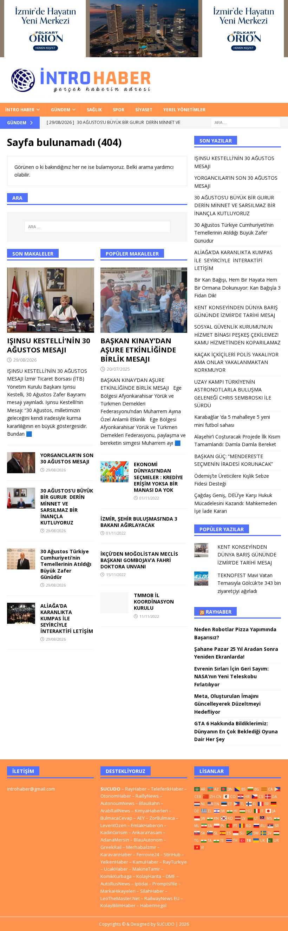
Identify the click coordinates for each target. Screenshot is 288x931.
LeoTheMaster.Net (120, 898)
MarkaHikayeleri (118, 891)
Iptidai (141, 883)
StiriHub (172, 854)
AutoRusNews (115, 883)
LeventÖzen (113, 825)
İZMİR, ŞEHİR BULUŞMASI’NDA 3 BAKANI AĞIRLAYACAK (138, 521)
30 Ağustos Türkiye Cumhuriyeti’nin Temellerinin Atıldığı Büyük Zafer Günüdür (65, 564)
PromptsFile (164, 883)
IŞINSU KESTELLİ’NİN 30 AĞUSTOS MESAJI (48, 345)
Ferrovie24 (148, 854)
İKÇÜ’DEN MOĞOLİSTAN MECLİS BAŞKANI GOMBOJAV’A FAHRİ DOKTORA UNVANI (139, 560)
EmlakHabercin (147, 825)
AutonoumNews (117, 803)
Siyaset (143, 110)
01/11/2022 (149, 498)
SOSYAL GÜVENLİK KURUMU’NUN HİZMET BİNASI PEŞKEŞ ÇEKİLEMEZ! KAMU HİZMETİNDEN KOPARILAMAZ (237, 334)
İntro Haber (19, 110)
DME (170, 876)
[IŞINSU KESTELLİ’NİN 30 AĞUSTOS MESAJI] (50, 300)
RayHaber (218, 611)
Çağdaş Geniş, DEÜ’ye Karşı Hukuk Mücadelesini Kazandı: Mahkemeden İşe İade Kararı (235, 503)
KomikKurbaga (116, 876)
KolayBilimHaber (118, 905)
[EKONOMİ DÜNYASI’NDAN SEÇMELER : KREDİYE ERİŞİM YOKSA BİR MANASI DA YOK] (114, 471)
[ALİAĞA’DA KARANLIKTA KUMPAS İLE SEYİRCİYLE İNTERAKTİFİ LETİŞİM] (21, 613)
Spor (118, 110)
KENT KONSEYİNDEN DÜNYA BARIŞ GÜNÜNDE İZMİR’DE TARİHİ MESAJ (246, 554)
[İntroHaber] (144, 53)
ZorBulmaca (162, 818)
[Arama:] (246, 122)
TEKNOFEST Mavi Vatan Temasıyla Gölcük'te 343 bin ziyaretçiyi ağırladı (249, 583)
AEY (141, 818)
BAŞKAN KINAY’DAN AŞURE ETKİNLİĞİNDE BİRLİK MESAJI (138, 350)
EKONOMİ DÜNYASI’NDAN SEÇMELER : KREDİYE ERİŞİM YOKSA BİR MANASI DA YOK (158, 477)
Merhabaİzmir (141, 847)
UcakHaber (116, 869)
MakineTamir (146, 869)
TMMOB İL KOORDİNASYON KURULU (154, 601)
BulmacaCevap (116, 818)
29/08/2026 (25, 360)
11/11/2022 (149, 616)
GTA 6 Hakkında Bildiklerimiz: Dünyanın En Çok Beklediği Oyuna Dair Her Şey (236, 731)
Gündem (60, 110)
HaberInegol (153, 905)
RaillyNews (147, 796)
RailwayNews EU (161, 898)
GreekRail (111, 847)
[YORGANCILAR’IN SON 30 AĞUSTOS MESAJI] (21, 462)
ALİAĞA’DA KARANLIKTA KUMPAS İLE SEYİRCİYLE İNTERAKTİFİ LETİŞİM (66, 618)
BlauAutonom (148, 840)
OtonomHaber (115, 796)
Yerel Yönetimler (184, 110)
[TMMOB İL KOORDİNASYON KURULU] (114, 602)
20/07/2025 (118, 369)
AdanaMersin (114, 840)
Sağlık (94, 110)
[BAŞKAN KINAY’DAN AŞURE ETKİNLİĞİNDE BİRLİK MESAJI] (144, 300)
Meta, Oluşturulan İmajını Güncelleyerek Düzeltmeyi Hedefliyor (227, 704)
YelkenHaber (114, 862)
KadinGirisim (113, 832)
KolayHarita (148, 876)
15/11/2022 (116, 574)
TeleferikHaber (167, 789)
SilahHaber (152, 891)
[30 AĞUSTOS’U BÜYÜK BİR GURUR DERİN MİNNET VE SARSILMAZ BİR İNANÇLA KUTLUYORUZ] (21, 498)
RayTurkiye (175, 862)
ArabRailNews (115, 810)
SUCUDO (110, 789)
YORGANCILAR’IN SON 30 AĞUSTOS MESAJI (66, 458)
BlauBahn (149, 803)
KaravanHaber (116, 854)
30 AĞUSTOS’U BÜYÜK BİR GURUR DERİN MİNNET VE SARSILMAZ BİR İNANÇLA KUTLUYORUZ (66, 506)
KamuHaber (145, 862)
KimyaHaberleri (151, 810)
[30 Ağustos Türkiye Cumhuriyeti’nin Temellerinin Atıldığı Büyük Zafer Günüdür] (21, 558)
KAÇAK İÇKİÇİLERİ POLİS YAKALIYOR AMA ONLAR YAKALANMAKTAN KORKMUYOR (236, 362)
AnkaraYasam (147, 832)
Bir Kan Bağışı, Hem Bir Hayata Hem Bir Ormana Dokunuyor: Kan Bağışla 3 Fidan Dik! (237, 287)
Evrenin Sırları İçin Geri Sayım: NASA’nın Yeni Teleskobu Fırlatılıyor (231, 676)
